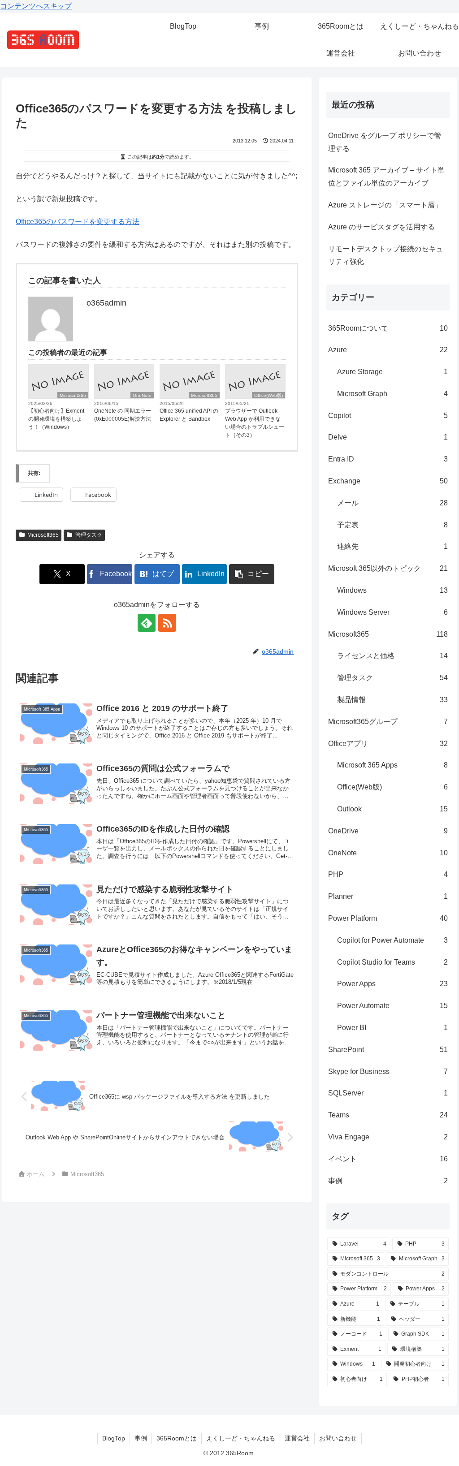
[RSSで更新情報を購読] (167, 623)
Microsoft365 (73, 395)
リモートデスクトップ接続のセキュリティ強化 (385, 255)
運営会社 (297, 1438)
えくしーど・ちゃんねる (240, 1438)
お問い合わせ (338, 1438)
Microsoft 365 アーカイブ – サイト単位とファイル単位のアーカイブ (386, 176)
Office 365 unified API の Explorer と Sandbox (189, 415)
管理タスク (88, 535)
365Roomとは (176, 1438)
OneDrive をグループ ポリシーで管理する (384, 142)
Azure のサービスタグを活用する (381, 227)
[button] (251, 574)
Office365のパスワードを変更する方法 (77, 221)
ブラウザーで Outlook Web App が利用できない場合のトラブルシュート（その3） (254, 423)
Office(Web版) (268, 395)
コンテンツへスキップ (36, 6)
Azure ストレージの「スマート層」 (385, 205)
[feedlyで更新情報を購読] (147, 623)
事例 (140, 1438)
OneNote (142, 395)
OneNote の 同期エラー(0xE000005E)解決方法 (122, 415)
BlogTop (113, 1438)
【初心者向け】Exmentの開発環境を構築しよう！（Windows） (56, 419)
